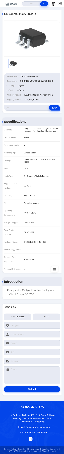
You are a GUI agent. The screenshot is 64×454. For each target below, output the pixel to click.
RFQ (54, 108)
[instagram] (30, 439)
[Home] (11, 4)
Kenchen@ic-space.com (34, 427)
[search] (44, 3)
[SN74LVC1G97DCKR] (32, 38)
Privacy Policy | (10, 449)
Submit (32, 389)
